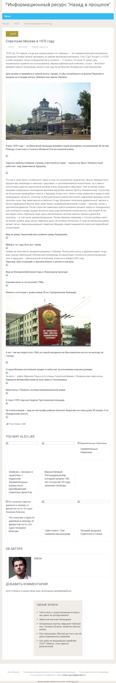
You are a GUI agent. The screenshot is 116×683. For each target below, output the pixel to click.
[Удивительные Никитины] (94, 443)
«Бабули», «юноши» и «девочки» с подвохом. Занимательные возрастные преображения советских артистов (21, 482)
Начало (5, 24)
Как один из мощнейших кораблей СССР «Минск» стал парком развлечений (57, 643)
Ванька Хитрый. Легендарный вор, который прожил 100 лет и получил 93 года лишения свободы (57, 478)
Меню (7, 16)
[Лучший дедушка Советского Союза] (94, 513)
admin (11, 47)
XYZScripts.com (72, 682)
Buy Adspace (13, 672)
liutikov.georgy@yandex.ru (74, 675)
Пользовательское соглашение (94, 672)
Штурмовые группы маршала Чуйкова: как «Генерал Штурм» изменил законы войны (60, 626)
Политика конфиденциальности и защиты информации (49, 672)
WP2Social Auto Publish (47, 682)
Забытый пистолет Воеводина (55, 619)
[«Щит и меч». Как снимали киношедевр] (58, 513)
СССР (16, 24)
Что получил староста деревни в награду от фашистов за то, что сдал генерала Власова (21, 524)
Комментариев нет (40, 47)
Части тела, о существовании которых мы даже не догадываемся (59, 614)
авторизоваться (62, 591)
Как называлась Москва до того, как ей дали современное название (60, 635)
